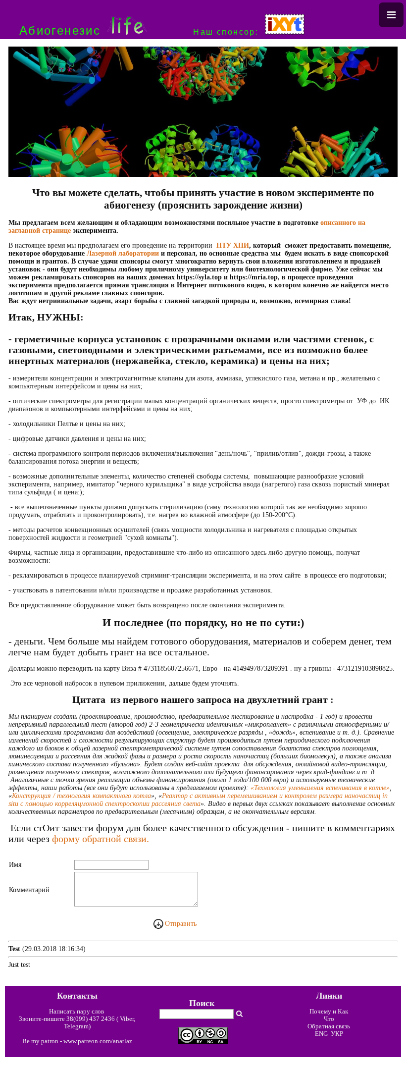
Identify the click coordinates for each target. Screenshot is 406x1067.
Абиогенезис (60, 30)
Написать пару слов (77, 1011)
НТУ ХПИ (232, 245)
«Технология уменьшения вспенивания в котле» (320, 788)
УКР (336, 1033)
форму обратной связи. (100, 839)
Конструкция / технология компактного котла (81, 796)
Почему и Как (328, 1011)
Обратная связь (328, 1026)
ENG (321, 1033)
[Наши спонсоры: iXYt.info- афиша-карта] (284, 32)
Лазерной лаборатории (123, 253)
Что (329, 1018)
